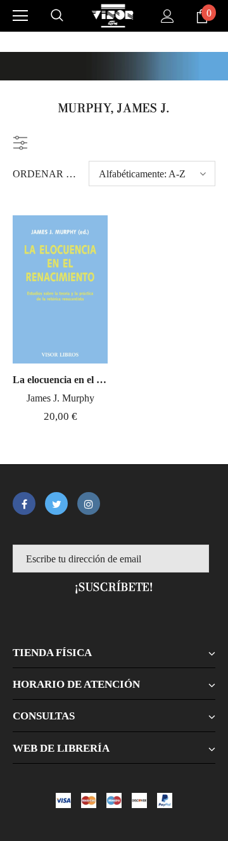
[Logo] (112, 15)
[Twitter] (56, 503)
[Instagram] (88, 503)
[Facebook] (24, 503)
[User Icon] (167, 16)
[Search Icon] (57, 15)
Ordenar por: (46, 173)
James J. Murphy (60, 398)
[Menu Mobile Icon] (20, 15)
